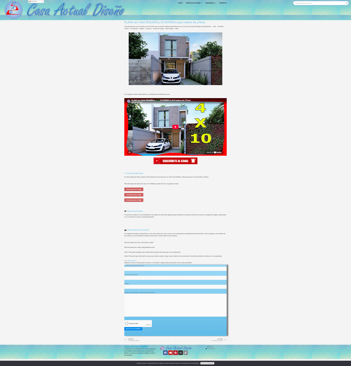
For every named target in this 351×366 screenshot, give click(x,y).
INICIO (180, 3)
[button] (133, 189)
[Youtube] (170, 352)
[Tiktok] (185, 352)
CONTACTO (223, 3)
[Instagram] (180, 352)
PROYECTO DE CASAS (193, 3)
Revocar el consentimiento (207, 363)
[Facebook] (165, 352)
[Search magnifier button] (346, 3)
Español (34, 1)
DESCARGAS (210, 3)
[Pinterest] (175, 352)
